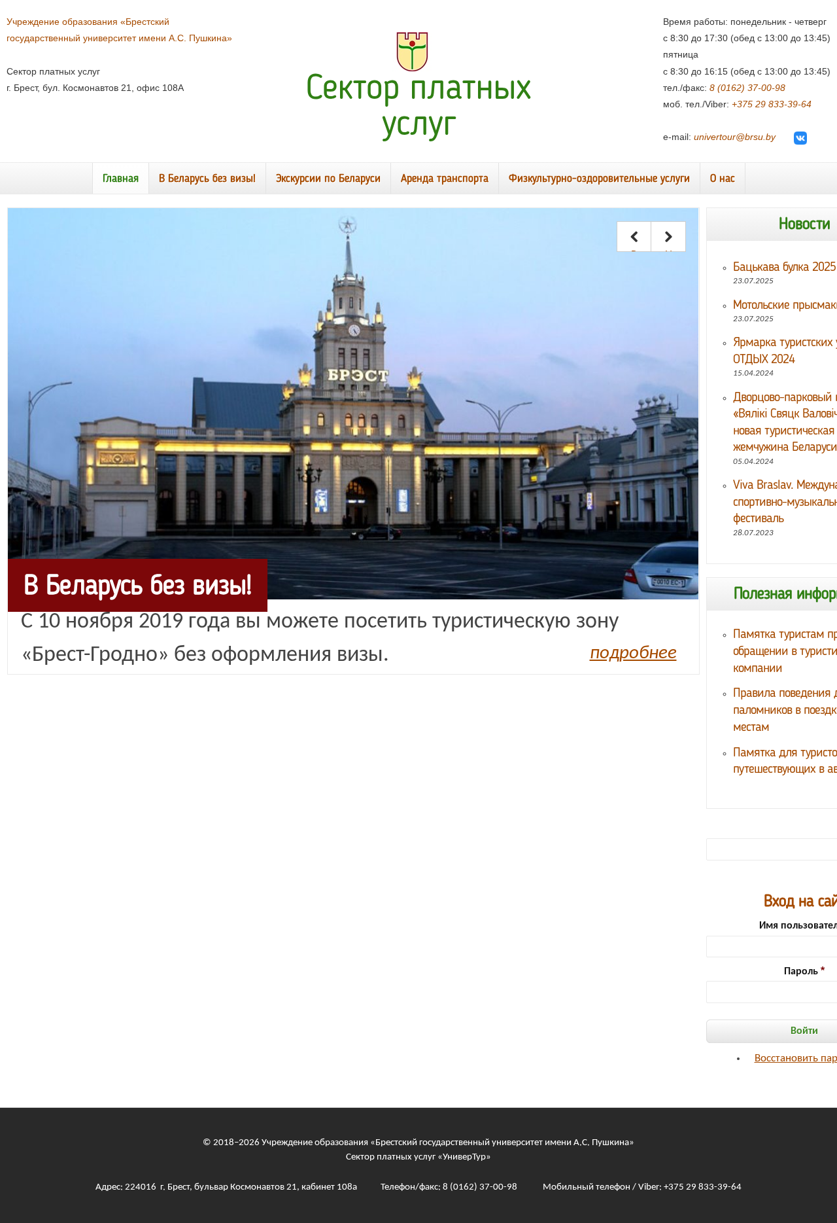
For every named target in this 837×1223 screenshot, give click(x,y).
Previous (634, 250)
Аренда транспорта (444, 179)
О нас (722, 179)
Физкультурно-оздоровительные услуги (599, 179)
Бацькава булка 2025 (784, 267)
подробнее (633, 653)
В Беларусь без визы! (207, 179)
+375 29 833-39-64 (771, 104)
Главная (121, 179)
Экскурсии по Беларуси (328, 179)
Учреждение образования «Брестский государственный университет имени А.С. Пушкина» (448, 1143)
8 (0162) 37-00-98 (747, 87)
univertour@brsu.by (735, 137)
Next (668, 250)
